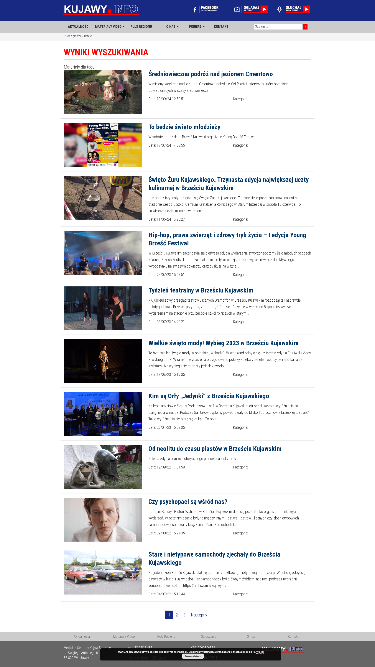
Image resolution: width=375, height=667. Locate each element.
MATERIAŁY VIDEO (108, 27)
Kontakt (293, 636)
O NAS (171, 27)
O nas (251, 636)
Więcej (260, 651)
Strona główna (73, 36)
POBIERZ (195, 27)
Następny (199, 615)
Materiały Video (124, 636)
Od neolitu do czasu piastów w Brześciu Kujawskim (214, 448)
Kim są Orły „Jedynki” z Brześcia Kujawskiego (208, 396)
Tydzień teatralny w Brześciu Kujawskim (200, 290)
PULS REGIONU (141, 27)
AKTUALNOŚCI (78, 27)
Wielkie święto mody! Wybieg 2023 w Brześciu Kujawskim (223, 343)
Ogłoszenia (208, 636)
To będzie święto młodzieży (184, 127)
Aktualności (82, 636)
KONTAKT (221, 27)
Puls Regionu (166, 636)
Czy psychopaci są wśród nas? (187, 501)
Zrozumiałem (193, 656)
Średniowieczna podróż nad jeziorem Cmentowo (210, 74)
